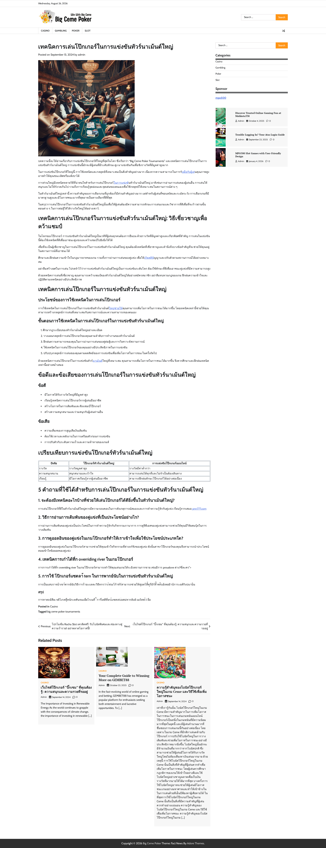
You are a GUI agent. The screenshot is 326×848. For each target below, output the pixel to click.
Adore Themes (195, 843)
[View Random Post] (283, 30)
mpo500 (220, 97)
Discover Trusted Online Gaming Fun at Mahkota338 (258, 114)
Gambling (61, 30)
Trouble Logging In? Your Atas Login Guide (260, 134)
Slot (87, 30)
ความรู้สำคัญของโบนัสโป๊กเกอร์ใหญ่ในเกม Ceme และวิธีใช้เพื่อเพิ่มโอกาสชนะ (182, 691)
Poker (75, 30)
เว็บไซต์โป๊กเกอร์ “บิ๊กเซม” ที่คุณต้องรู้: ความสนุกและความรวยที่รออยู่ (66, 689)
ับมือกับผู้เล (188, 171)
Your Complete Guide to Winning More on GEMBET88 (124, 677)
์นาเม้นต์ (97, 360)
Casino (45, 30)
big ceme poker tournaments (63, 611)
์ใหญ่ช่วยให (116, 308)
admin (81, 54)
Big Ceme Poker (152, 843)
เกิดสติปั (149, 257)
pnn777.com (199, 508)
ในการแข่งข (121, 182)
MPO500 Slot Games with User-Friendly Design (258, 155)
